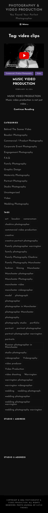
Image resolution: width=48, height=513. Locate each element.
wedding (9, 391)
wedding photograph (29, 391)
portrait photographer (29, 328)
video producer (13, 363)
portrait (9, 328)
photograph (21, 295)
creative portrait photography (21, 241)
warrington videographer (18, 385)
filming (20, 268)
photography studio (16, 323)
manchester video (14, 284)
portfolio (34, 323)
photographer (12, 301)
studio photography (16, 353)
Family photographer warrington (23, 246)
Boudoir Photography (15, 135)
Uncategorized (12, 192)
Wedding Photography (16, 204)
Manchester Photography (19, 279)
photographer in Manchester (20, 306)
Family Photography (15, 164)
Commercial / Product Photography (19, 73)
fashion (9, 268)
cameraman (29, 219)
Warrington (30, 374)
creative (9, 235)
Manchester (33, 268)
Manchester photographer (19, 274)
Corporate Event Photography (20, 146)
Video (39, 73)
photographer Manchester (19, 312)
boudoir (16, 219)
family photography (16, 252)
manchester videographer (19, 290)
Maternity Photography (17, 175)
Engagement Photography (18, 152)
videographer (12, 358)
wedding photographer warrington (17, 403)
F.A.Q (7, 158)
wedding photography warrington (23, 410)
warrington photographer (19, 380)
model (8, 295)
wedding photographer (17, 396)
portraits (9, 339)
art (6, 219)
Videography (30, 358)
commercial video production (21, 230)
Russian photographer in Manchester (18, 346)
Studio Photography (15, 187)
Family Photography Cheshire (21, 257)
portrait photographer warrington (23, 334)
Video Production (14, 369)
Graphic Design (12, 169)
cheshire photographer (17, 224)
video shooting (13, 374)
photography (12, 317)
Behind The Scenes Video (17, 129)
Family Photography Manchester (23, 263)
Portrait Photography (15, 181)
